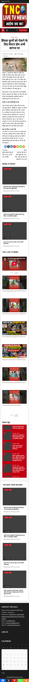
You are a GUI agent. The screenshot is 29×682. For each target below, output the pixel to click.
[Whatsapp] (20, 146)
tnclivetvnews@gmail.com (12, 623)
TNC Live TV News (8, 54)
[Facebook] (5, 146)
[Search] (17, 30)
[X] (8, 146)
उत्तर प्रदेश (12, 37)
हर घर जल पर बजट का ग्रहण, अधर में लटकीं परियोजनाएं (17, 447)
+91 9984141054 (10, 621)
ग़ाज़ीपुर (9, 224)
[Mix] (17, 146)
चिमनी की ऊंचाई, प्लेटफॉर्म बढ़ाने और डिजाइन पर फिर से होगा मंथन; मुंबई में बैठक (18, 426)
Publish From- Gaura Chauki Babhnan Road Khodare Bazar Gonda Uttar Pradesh (13, 616)
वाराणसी (9, 169)
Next (16, 272)
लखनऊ (16, 37)
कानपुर (18, 465)
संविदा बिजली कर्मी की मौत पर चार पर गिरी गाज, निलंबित (7, 153)
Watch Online (23, 30)
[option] (14, 426)
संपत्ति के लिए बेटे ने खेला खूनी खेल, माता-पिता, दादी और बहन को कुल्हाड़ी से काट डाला (21, 154)
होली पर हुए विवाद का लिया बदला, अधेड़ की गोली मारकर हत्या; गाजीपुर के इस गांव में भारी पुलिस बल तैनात (13, 592)
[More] (23, 146)
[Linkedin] (11, 146)
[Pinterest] (14, 146)
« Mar (3, 673)
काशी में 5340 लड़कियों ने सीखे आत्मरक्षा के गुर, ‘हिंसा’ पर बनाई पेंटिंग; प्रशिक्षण (18, 436)
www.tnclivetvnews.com (13, 625)
